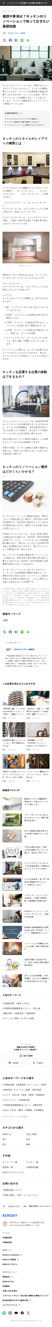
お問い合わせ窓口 (10, 1291)
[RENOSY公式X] (28, 1313)
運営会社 (6, 1276)
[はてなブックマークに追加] (16, 40)
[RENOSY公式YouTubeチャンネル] (16, 1313)
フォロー (16, 1063)
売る (28, 1139)
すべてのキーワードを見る (15, 1116)
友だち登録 (28, 1055)
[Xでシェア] (5, 40)
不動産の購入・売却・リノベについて (20, 1195)
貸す (5, 1144)
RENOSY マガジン (14, 1206)
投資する (7, 1134)
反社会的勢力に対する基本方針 (15, 1300)
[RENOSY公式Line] (4, 1313)
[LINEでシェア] (22, 40)
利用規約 (6, 1286)
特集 (28, 1144)
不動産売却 (7, 1242)
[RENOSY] (10, 1216)
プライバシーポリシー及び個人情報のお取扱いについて (26, 1295)
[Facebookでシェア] (10, 40)
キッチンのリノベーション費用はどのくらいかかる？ (25, 125)
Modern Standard (11, 1254)
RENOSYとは (8, 1281)
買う (5, 1139)
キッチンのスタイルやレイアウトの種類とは (22, 119)
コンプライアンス (10, 1305)
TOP (4, 1206)
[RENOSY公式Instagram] (10, 1313)
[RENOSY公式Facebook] (22, 1313)
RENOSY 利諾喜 (9, 1259)
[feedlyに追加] (28, 40)
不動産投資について (12, 1189)
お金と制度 (31, 1134)
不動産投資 (7, 1237)
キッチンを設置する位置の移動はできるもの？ (23, 122)
